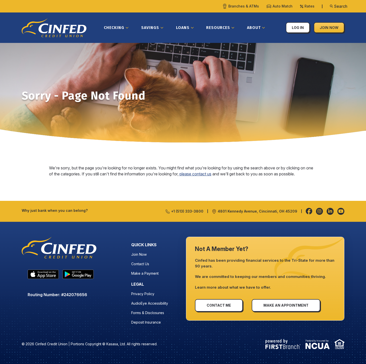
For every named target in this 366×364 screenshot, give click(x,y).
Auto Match (283, 6)
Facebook (309, 211)
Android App (78, 275)
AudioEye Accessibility (149, 303)
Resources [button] (218, 27)
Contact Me (219, 305)
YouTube (340, 211)
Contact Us (140, 264)
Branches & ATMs (243, 6)
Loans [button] (182, 27)
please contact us (195, 173)
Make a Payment (145, 273)
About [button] (254, 27)
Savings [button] (150, 27)
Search (340, 6)
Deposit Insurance (146, 322)
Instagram (319, 211)
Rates (309, 6)
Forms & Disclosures (147, 313)
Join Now (329, 27)
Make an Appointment (285, 305)
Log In (298, 27)
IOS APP (43, 275)
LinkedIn (330, 211)
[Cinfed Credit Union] (54, 27)
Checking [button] (114, 27)
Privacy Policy (142, 294)
